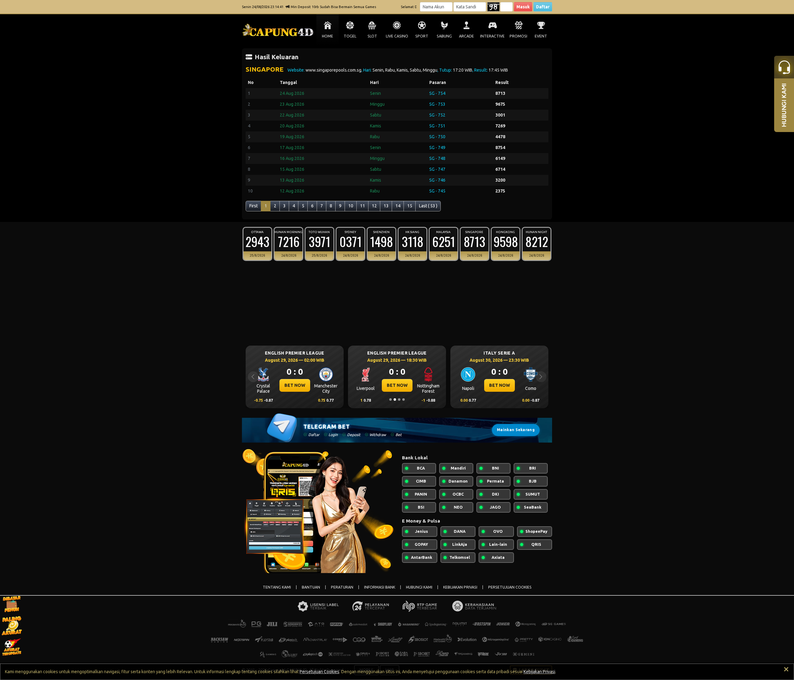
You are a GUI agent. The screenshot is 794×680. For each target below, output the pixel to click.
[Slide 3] (399, 399)
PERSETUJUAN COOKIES (510, 587)
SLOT (372, 36)
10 (350, 205)
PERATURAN (342, 587)
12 (374, 205)
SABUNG (444, 36)
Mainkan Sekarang (516, 430)
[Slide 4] (403, 399)
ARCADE (466, 36)
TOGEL (350, 36)
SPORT (421, 36)
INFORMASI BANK (379, 587)
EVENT (541, 36)
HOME (327, 36)
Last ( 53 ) (428, 205)
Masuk (523, 6)
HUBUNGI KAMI (419, 587)
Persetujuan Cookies (319, 671)
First (253, 205)
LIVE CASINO (397, 36)
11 (362, 205)
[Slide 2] (395, 399)
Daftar (543, 6)
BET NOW (314, 385)
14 (397, 205)
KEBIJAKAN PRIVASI (460, 587)
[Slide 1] (390, 399)
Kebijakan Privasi (539, 671)
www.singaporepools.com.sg (333, 70)
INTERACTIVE (492, 36)
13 (386, 205)
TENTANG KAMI (277, 587)
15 (409, 205)
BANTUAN (311, 587)
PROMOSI (518, 36)
